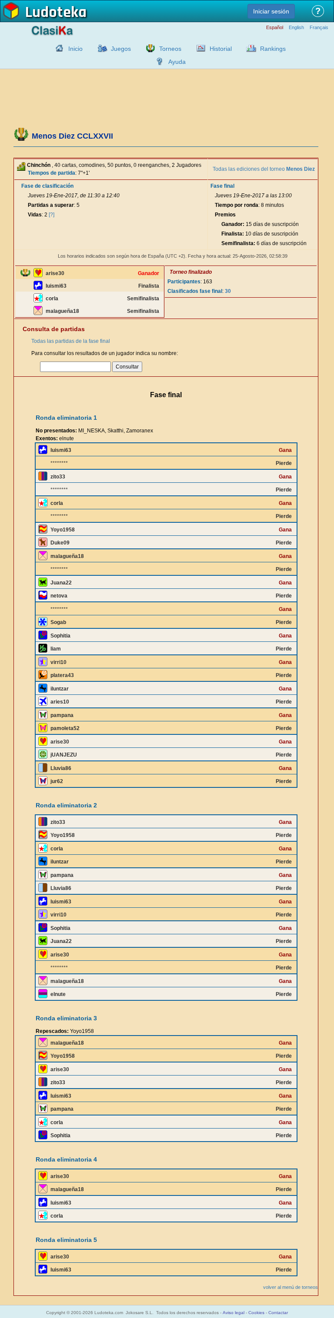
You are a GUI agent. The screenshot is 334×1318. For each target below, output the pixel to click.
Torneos (170, 48)
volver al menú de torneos (290, 1287)
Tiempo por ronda (236, 205)
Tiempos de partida (51, 173)
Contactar (278, 1312)
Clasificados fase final (194, 291)
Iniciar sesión (271, 11)
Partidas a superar (51, 205)
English (296, 27)
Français (319, 27)
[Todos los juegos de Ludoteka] (100, 48)
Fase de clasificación (47, 186)
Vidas (35, 215)
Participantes (183, 282)
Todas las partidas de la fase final (70, 341)
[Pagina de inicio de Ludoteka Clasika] (57, 48)
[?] (51, 215)
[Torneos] (148, 48)
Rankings (273, 48)
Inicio (75, 48)
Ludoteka (56, 12)
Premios (225, 215)
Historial (221, 48)
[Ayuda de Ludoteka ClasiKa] (157, 61)
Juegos (121, 48)
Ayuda (177, 61)
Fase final (222, 186)
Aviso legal (233, 1312)
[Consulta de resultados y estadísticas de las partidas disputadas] (199, 48)
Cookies (256, 1312)
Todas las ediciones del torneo (264, 169)
